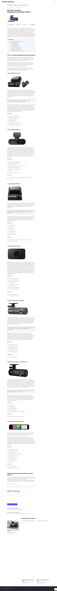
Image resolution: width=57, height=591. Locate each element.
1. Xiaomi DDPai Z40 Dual (14, 42)
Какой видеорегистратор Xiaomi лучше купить (17, 50)
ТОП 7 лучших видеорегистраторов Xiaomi (16, 41)
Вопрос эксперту (25, 5)
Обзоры (15, 5)
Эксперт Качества (8, 1)
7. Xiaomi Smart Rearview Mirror (15, 49)
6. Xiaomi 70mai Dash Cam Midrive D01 (16, 48)
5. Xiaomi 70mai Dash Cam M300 (16, 47)
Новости (19, 5)
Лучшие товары (10, 5)
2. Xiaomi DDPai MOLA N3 (15, 43)
